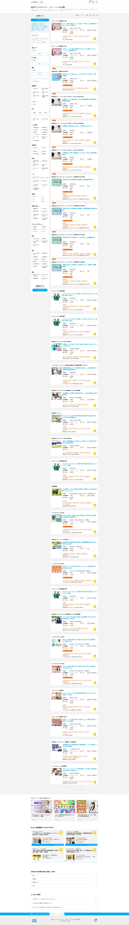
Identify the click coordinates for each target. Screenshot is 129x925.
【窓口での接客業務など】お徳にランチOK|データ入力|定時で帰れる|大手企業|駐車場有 (79, 441)
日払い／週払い (45, 119)
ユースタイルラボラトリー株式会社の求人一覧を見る (72, 532)
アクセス (56, 919)
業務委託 (44, 153)
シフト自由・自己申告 (36, 185)
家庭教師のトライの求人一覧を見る (69, 759)
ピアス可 (44, 229)
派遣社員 (44, 151)
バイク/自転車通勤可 (36, 242)
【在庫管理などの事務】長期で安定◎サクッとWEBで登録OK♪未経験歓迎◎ (79, 393)
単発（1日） (41, 24)
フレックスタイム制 (45, 185)
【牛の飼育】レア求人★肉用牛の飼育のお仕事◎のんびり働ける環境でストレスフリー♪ (79, 489)
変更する (40, 53)
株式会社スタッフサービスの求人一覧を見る (71, 358)
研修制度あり (45, 253)
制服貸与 (35, 261)
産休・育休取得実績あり (45, 267)
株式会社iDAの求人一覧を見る (68, 89)
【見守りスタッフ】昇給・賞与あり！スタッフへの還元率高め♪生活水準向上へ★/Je (79, 567)
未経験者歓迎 (36, 127)
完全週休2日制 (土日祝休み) (36, 189)
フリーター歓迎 (36, 137)
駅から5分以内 (36, 238)
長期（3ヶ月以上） (36, 96)
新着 (87, 15)
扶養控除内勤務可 (36, 161)
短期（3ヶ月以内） (45, 93)
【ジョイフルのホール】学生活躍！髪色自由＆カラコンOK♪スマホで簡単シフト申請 (79, 693)
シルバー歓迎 (36, 134)
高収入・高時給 (36, 119)
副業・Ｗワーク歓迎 (45, 137)
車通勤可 (44, 238)
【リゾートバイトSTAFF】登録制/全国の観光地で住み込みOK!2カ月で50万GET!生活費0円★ (79, 416)
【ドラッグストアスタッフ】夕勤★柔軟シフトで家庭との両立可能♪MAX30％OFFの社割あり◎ (79, 769)
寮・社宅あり (36, 259)
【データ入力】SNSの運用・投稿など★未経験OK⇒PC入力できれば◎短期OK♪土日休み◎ (79, 617)
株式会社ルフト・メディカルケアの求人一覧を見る (72, 116)
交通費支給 (35, 256)
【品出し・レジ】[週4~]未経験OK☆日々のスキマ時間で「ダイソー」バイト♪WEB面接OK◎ (79, 49)
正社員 (43, 147)
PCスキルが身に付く (36, 245)
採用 (66, 919)
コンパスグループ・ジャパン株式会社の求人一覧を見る (73, 383)
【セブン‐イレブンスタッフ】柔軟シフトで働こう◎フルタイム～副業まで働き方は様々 (79, 294)
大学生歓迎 (45, 26)
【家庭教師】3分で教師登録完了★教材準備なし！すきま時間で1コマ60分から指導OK (79, 745)
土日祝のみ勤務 (36, 181)
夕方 (43, 199)
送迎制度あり (45, 256)
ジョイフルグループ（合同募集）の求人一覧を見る (72, 709)
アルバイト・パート (36, 148)
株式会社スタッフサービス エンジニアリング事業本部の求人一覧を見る (76, 198)
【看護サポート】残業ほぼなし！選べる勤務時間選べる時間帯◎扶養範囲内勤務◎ (79, 100)
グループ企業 (71, 919)
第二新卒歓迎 (36, 140)
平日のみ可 (44, 180)
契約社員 (35, 151)
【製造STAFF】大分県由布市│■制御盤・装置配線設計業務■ (77, 179)
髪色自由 (35, 226)
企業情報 (52, 919)
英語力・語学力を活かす (36, 275)
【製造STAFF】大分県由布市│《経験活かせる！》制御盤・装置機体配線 (79, 265)
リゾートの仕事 (36, 169)
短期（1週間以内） (45, 89)
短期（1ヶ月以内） (36, 26)
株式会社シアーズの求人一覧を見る (69, 431)
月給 (45, 112)
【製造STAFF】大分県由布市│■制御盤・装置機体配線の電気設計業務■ (79, 209)
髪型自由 (44, 226)
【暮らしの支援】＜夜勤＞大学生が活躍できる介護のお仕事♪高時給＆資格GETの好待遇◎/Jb (79, 516)
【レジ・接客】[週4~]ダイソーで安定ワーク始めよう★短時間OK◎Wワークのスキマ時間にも (79, 24)
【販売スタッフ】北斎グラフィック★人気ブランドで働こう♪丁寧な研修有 (79, 74)
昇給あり (44, 259)
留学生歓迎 (44, 134)
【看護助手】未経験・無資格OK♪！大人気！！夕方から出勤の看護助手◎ (79, 153)
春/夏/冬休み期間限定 (45, 96)
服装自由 (35, 229)
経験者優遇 (35, 278)
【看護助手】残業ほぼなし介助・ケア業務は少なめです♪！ (77, 126)
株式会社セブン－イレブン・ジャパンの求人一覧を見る (73, 309)
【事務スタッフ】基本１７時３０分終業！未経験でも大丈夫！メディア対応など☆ (79, 345)
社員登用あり (45, 263)
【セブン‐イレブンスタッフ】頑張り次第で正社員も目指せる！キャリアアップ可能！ (79, 464)
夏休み (34, 104)
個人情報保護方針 (77, 919)
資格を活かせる (45, 279)
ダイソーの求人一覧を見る (67, 39)
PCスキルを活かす (45, 275)
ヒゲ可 (43, 231)
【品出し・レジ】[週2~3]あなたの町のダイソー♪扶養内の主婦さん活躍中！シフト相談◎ (79, 720)
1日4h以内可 (44, 160)
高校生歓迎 (34, 24)
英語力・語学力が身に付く (45, 242)
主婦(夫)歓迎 (44, 132)
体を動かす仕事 (36, 165)
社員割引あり (45, 261)
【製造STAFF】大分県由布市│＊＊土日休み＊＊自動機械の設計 (78, 237)
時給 (34, 112)
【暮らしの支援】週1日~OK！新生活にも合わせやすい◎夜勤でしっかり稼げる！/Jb (79, 640)
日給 (40, 112)
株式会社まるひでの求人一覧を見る (69, 505)
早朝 (34, 196)
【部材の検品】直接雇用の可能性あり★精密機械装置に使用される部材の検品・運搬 (79, 543)
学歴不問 (35, 132)
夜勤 (33, 29)
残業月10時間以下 (45, 169)
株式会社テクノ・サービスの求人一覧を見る (71, 556)
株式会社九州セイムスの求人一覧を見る (70, 782)
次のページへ (83, 789)
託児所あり (35, 266)
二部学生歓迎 (45, 129)
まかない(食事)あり (36, 254)
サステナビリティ (62, 919)
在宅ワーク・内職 (40, 29)
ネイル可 (35, 231)
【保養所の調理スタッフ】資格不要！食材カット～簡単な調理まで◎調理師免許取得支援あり (79, 368)
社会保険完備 (36, 263)
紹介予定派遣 (36, 153)
